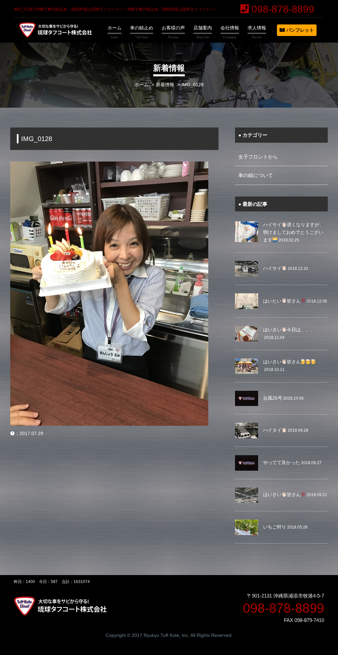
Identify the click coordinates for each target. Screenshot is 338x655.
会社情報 (229, 27)
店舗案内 (202, 27)
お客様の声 (173, 27)
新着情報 (165, 84)
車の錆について (255, 175)
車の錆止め (141, 27)
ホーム (114, 27)
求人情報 (257, 27)
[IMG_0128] (109, 165)
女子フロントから (258, 157)
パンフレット (299, 30)
